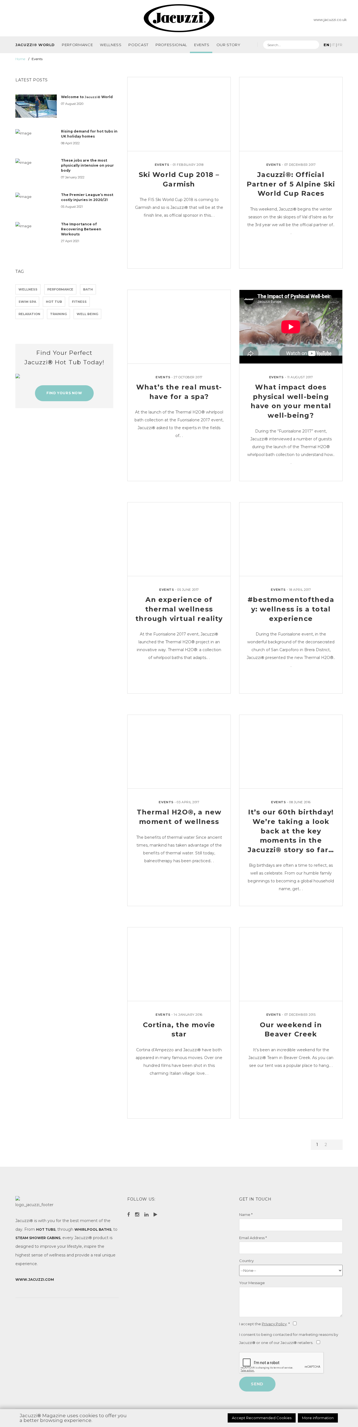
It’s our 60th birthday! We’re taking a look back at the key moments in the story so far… (291, 831)
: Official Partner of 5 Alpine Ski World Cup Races (291, 184)
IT (333, 44)
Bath (88, 289)
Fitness (79, 302)
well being (87, 314)
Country (246, 1260)
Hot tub (54, 302)
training (58, 314)
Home (20, 59)
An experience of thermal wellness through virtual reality (179, 609)
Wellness (110, 44)
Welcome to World (87, 97)
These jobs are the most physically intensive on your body (87, 165)
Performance (77, 44)
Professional (171, 44)
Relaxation (29, 314)
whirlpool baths (92, 1229)
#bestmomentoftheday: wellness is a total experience (291, 609)
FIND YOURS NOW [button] (64, 393)
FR (340, 44)
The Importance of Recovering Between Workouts (81, 229)
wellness (27, 289)
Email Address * (253, 1237)
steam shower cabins (37, 1238)
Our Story (228, 44)
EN (326, 44)
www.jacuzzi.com (34, 1279)
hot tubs (45, 1229)
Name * (246, 1214)
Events (201, 44)
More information (318, 1418)
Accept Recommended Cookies (261, 1418)
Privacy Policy (274, 1324)
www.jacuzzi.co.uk (330, 19)
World (35, 44)
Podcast (138, 44)
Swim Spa (27, 302)
